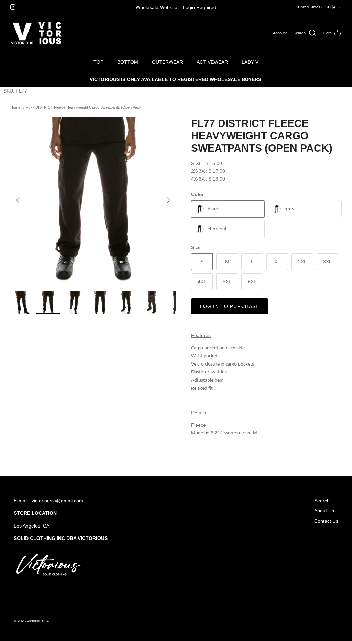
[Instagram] (12, 7)
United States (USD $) (316, 7)
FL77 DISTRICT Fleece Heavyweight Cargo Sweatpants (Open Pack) (84, 108)
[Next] (168, 200)
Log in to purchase (229, 306)
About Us (324, 510)
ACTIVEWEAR (212, 62)
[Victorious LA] (36, 33)
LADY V (250, 62)
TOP (98, 62)
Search (322, 500)
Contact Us (326, 521)
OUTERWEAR (167, 62)
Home (15, 108)
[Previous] (17, 200)
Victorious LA (38, 621)
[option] (93, 200)
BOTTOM (127, 62)
